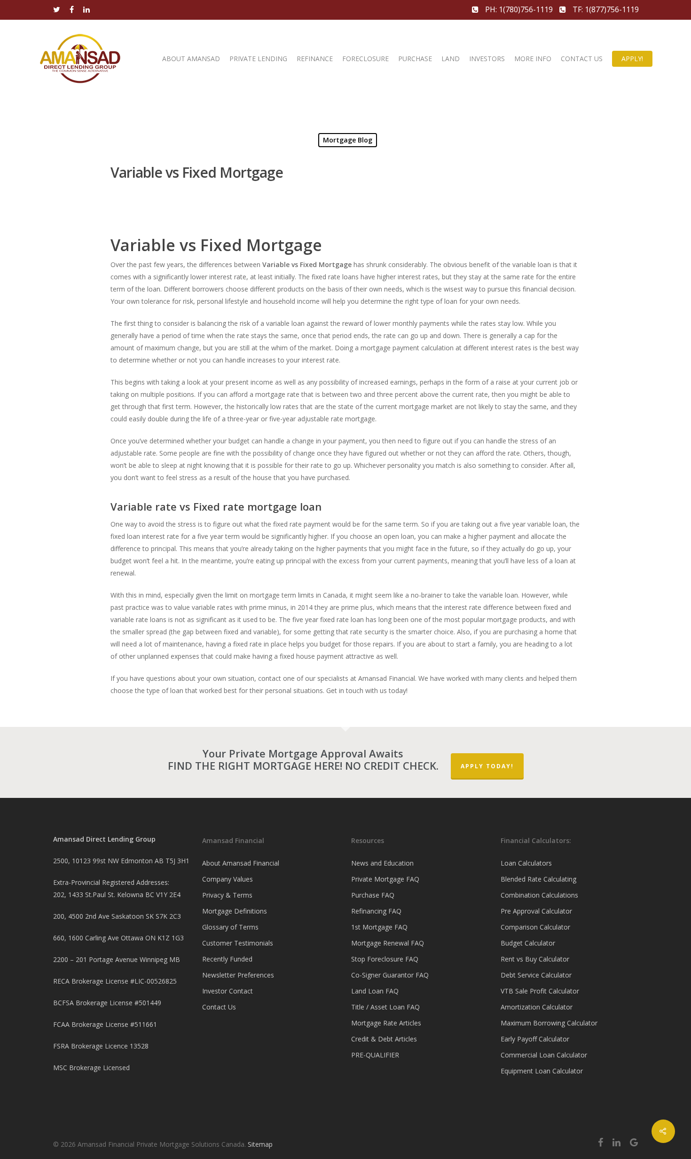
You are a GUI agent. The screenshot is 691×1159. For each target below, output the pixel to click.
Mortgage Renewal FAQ (387, 942)
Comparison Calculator (535, 926)
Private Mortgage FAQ (385, 879)
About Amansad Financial (240, 863)
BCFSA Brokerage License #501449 (107, 1002)
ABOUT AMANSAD (191, 58)
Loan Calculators (526, 863)
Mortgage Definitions (234, 911)
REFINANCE (315, 58)
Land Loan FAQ (375, 990)
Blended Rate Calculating (538, 879)
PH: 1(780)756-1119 (519, 9)
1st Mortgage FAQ (379, 926)
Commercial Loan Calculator (544, 1054)
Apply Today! (487, 766)
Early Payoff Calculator (535, 1038)
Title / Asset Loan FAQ (385, 1006)
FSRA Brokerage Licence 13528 (101, 1045)
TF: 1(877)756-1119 (605, 9)
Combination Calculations (539, 895)
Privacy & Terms (227, 895)
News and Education (382, 863)
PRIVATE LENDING (258, 58)
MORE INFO (532, 58)
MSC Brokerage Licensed (91, 1067)
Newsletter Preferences (238, 974)
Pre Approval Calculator (536, 911)
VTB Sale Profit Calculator (540, 990)
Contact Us (219, 1006)
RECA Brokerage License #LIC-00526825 (115, 981)
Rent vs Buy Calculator (535, 958)
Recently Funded (227, 958)
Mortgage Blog (347, 139)
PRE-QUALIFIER (375, 1054)
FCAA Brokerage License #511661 (105, 1024)
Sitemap (260, 1144)
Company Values (227, 879)
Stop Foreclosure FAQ (384, 958)
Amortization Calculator (537, 1006)
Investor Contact (227, 990)
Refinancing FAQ (376, 911)
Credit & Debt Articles (384, 1038)
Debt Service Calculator (536, 974)
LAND (450, 58)
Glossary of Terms (230, 926)
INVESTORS (487, 58)
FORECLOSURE (365, 58)
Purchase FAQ (372, 895)
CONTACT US (582, 58)
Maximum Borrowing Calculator (549, 1022)
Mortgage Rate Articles (386, 1022)
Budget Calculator (528, 942)
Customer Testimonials (237, 942)
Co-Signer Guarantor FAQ (390, 974)
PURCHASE (415, 58)
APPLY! (632, 58)
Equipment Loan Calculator (542, 1070)
